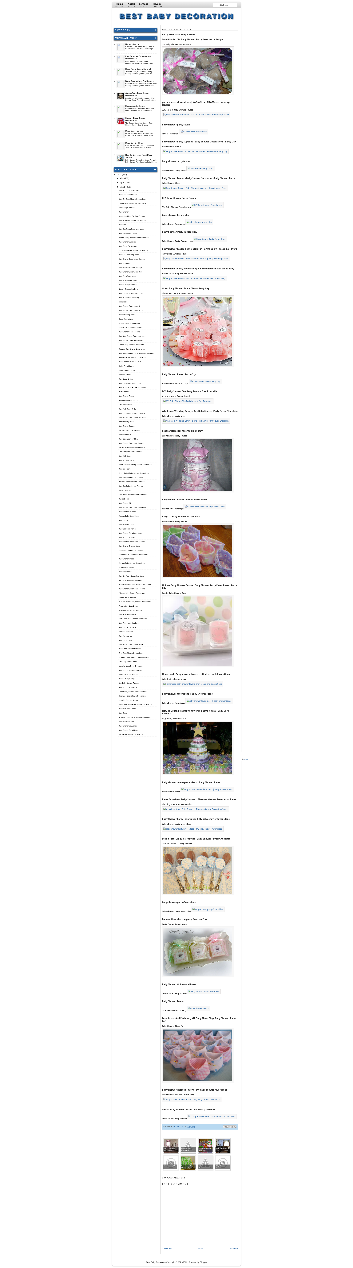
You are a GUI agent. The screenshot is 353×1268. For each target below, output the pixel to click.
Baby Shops (123, 520)
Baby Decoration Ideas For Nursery (132, 413)
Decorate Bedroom (126, 632)
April (122, 182)
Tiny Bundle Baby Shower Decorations (133, 555)
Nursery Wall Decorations (128, 675)
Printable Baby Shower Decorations (132, 482)
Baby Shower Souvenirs (128, 726)
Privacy (157, 4)
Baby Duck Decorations (127, 276)
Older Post (233, 1248)
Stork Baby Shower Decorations (130, 452)
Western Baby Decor (126, 422)
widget (246, 759)
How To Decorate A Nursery (129, 298)
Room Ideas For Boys (127, 370)
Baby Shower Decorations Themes (132, 542)
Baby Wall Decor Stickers (128, 409)
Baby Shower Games (126, 426)
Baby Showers (124, 212)
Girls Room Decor (125, 405)
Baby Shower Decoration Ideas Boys (132, 507)
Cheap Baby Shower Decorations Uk (132, 203)
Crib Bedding (124, 302)
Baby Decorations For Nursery (139, 81)
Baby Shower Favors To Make (130, 362)
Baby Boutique (124, 263)
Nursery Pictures (125, 375)
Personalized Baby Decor (128, 606)
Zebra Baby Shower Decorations (131, 550)
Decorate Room (124, 469)
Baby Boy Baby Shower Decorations (132, 220)
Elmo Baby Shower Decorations (130, 653)
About (131, 4)
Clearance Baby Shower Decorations (132, 696)
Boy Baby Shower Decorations (130, 580)
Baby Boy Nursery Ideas (128, 280)
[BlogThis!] (227, 1126)
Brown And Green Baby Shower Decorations (135, 705)
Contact (143, 4)
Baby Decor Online (134, 131)
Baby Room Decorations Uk (138, 69)
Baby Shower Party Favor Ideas (130, 533)
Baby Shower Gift (125, 503)
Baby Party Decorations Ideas (130, 383)
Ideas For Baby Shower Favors (130, 328)
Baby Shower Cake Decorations (131, 340)
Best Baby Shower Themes (129, 683)
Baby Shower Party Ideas (128, 730)
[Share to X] (229, 1126)
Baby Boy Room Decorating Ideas (131, 229)
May (122, 178)
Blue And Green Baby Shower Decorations (134, 717)
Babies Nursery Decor (127, 315)
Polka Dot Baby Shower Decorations (132, 358)
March (123, 187)
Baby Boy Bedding (134, 143)
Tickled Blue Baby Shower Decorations (133, 250)
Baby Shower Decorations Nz (130, 306)
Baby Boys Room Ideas (127, 615)
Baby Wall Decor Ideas (127, 709)
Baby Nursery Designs (127, 679)
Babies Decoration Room (128, 400)
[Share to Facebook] (232, 1126)
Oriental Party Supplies (127, 597)
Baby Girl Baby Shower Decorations (132, 199)
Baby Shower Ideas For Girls (129, 332)
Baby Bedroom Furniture (128, 233)
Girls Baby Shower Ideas (128, 662)
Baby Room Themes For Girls (130, 649)
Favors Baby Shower (126, 567)
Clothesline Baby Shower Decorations (133, 619)
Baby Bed (122, 225)
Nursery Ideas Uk (125, 435)
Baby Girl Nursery (125, 640)
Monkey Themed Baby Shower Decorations (135, 585)
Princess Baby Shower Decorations (132, 593)
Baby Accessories (125, 636)
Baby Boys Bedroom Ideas (128, 439)
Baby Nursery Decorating (128, 285)
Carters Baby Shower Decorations (131, 345)
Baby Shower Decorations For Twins (132, 418)
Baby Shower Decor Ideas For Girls (132, 589)
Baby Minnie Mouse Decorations (131, 477)
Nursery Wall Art (132, 44)
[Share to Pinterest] (235, 1126)
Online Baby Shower (126, 366)
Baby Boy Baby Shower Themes (131, 486)
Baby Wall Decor (125, 456)
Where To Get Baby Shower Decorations (134, 473)
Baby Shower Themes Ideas (129, 546)
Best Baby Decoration (176, 16)
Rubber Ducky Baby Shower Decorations (134, 238)
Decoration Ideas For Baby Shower (132, 216)
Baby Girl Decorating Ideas (129, 255)
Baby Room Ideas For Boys (129, 623)
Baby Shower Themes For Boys (130, 268)
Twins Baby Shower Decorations (131, 734)
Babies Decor (124, 499)
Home (119, 4)
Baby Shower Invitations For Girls (131, 293)
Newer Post (167, 1248)
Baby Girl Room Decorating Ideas (131, 576)
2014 (119, 174)
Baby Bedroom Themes (127, 529)
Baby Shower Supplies (127, 242)
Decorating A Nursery (126, 208)
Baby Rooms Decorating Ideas (130, 670)
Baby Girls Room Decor (127, 627)
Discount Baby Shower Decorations (132, 349)
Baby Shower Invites (126, 559)
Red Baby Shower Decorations (130, 610)
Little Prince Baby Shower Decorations (133, 495)
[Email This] (224, 1126)
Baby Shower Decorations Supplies (132, 259)
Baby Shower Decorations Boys (130, 272)
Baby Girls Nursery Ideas (128, 195)
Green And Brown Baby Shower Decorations (135, 465)
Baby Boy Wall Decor (126, 525)
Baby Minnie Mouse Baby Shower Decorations (136, 353)
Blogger (203, 1262)
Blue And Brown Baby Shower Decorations (135, 602)
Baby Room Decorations (128, 687)
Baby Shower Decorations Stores (131, 310)
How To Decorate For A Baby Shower (132, 388)
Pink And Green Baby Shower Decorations (134, 657)
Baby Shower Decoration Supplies (131, 443)
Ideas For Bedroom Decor (128, 700)
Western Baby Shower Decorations (132, 563)
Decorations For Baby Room (129, 430)
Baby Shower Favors (126, 722)
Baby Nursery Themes (127, 460)
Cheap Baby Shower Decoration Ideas (133, 692)
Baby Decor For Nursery (128, 246)
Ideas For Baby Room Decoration (131, 666)
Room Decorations (126, 319)
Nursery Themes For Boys (128, 289)
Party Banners (124, 392)
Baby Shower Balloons (127, 512)
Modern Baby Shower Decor (129, 323)
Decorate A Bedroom (135, 106)
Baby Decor (123, 713)
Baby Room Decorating (127, 537)
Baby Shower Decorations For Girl (131, 645)
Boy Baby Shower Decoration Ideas (132, 448)
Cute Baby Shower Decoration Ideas (132, 336)
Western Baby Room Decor (129, 516)
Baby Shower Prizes (126, 396)
